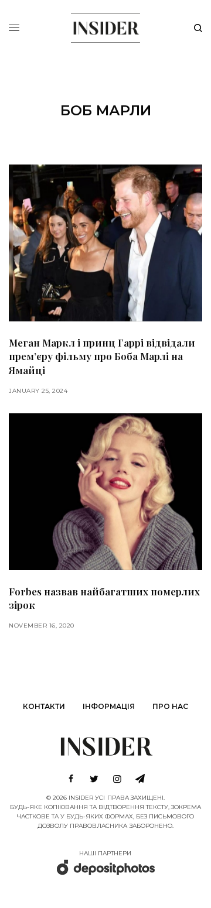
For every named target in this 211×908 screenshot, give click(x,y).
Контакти (44, 706)
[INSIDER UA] (105, 26)
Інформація (109, 706)
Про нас (170, 706)
